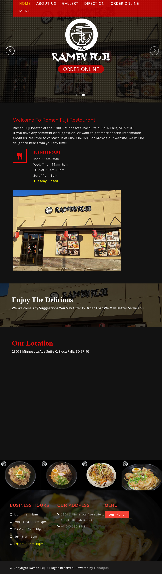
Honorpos (101, 568)
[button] (4, 51)
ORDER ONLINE (81, 69)
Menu (25, 10)
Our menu (117, 514)
